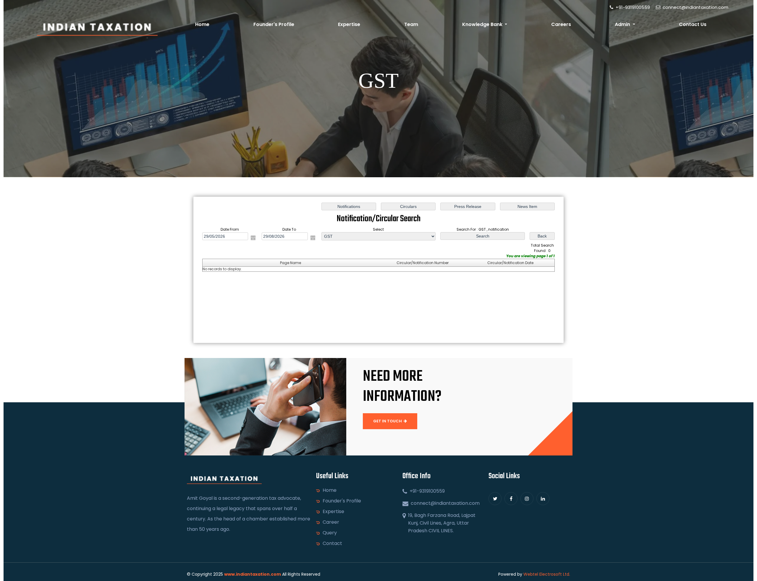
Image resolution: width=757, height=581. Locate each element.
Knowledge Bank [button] (483, 24)
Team (411, 24)
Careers (561, 24)
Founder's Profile (273, 24)
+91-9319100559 (632, 7)
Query (330, 533)
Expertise (349, 24)
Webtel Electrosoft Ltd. (546, 574)
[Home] (97, 29)
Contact (332, 543)
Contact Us (692, 24)
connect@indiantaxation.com (694, 7)
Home (202, 24)
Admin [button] (623, 24)
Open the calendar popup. (253, 238)
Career (331, 522)
